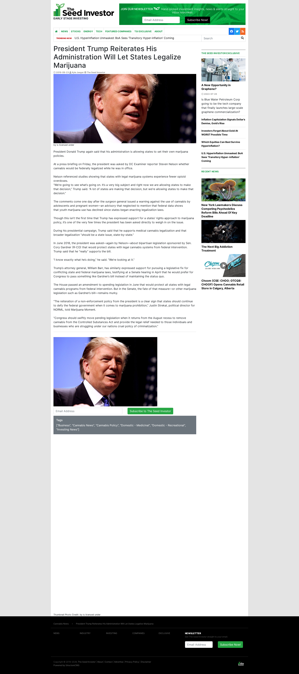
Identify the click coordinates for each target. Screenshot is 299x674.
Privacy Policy (132, 661)
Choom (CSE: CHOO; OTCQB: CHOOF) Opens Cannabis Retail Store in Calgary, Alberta (222, 284)
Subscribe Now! (197, 20)
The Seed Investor (87, 661)
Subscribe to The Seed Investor (150, 411)
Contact (108, 661)
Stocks (76, 31)
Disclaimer (146, 661)
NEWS (56, 633)
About (159, 31)
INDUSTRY (85, 633)
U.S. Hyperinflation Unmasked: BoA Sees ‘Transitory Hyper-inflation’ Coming (222, 157)
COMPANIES (138, 633)
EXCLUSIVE (164, 633)
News (64, 31)
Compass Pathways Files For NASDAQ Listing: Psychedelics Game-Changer (124, 38)
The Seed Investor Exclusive (220, 53)
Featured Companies (118, 31)
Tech (99, 31)
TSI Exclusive (143, 31)
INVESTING (111, 633)
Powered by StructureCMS (66, 665)
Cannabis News (61, 623)
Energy (88, 31)
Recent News (210, 171)
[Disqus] (124, 479)
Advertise (118, 661)
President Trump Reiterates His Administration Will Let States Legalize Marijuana (114, 623)
